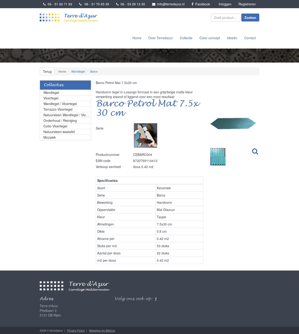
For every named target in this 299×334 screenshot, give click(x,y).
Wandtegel (51, 92)
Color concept (209, 37)
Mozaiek (49, 137)
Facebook (201, 4)
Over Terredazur (160, 37)
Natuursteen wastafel (59, 131)
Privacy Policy (76, 330)
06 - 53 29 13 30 (132, 4)
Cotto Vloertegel (55, 126)
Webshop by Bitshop (102, 330)
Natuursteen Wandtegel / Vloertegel (67, 115)
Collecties (53, 85)
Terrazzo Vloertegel (57, 109)
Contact (250, 37)
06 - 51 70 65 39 (95, 4)
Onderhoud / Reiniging (60, 120)
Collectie (186, 37)
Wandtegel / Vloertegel (60, 103)
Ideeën (232, 37)
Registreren (247, 4)
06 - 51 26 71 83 (59, 4)
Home (136, 37)
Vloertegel (50, 98)
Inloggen (225, 4)
